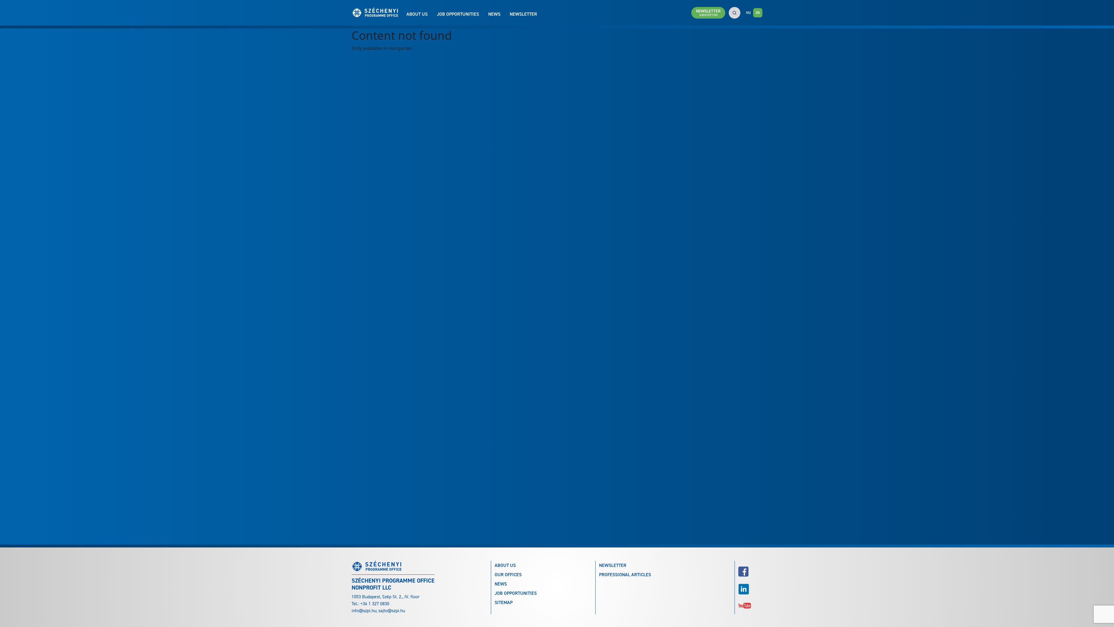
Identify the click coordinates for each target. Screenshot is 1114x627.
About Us (417, 14)
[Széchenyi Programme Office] (379, 13)
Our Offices (508, 575)
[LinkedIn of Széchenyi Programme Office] (750, 589)
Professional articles (625, 575)
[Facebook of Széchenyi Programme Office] (750, 571)
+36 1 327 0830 (374, 604)
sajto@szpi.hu (391, 611)
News (494, 14)
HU (748, 12)
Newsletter (523, 14)
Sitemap (504, 602)
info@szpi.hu (364, 611)
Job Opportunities (458, 14)
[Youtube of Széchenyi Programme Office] (750, 604)
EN (758, 12)
